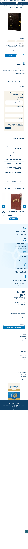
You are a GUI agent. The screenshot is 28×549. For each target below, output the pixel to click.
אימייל (21, 118)
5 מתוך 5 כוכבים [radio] (14, 102)
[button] (26, 0)
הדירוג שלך (20, 99)
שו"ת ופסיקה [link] (12, 46)
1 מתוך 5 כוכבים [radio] (21, 102)
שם (22, 113)
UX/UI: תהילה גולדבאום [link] (14, 403)
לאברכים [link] (8, 45)
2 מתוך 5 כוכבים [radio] (19, 102)
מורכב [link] (16, 46)
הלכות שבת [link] (14, 45)
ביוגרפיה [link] (19, 45)
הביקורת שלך (19, 106)
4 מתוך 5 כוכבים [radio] (16, 102)
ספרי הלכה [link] (9, 5)
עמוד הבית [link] (22, 5)
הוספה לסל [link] (10, 55)
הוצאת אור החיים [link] (21, 64)
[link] (26, 531)
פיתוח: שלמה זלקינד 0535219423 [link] (14, 409)
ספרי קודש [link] (16, 5)
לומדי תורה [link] (21, 46)
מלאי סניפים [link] (11, 41)
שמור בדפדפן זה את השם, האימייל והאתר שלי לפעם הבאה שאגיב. (15, 125)
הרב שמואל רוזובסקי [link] (20, 215)
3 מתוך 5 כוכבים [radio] (17, 102)
